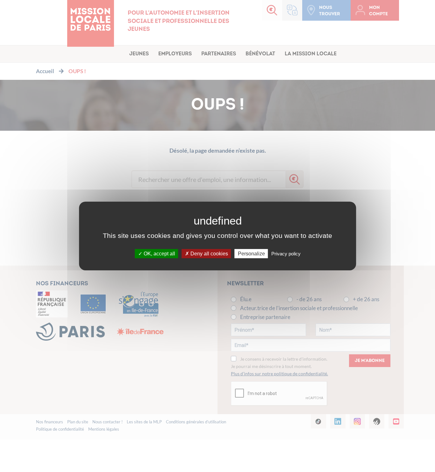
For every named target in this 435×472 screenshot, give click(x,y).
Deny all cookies (208, 253)
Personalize (251, 253)
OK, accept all (158, 253)
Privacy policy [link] (286, 253)
